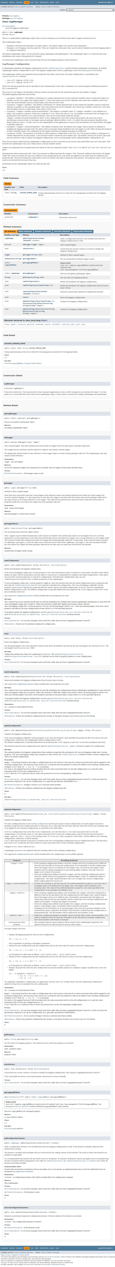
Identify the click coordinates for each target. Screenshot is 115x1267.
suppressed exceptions (24, 1171)
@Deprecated (9, 1097)
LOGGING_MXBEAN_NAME (28, 193)
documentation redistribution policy (53, 1264)
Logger (34, 245)
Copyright (4, 1262)
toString (65, 324)
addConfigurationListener (33, 238)
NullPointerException (13, 473)
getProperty (28, 277)
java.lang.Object (8, 26)
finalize (21, 324)
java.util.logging (16, 18)
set (51, 608)
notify (47, 324)
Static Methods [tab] (25, 231)
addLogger (27, 245)
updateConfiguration (31, 301)
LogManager (32, 217)
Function (26, 303)
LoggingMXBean (10, 265)
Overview (4, 2)
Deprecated (44, 2)
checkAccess (28, 249)
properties (10, 92)
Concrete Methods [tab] (62, 231)
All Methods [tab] (10, 231)
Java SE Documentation (52, 1257)
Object (12, 35)
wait (72, 324)
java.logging (14, 16)
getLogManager (28, 273)
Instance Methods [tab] (43, 231)
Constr (23, 7)
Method (30, 7)
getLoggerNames (29, 259)
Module (12, 2)
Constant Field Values (32, 363)
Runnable (27, 240)
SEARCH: (63, 10)
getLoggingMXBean (30, 263)
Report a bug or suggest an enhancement (15, 1255)
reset (25, 297)
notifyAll (56, 324)
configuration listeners (25, 854)
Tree (36, 2)
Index (52, 2)
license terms (29, 1264)
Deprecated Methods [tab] (82, 231)
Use (32, 2)
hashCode (39, 324)
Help (57, 2)
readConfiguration (30, 281)
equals (13, 324)
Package (19, 2)
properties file (90, 70)
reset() (31, 116)
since (17, 1097)
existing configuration (39, 824)
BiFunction (41, 303)
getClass (30, 324)
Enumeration (10, 259)
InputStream (44, 285)
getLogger (27, 255)
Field (17, 7)
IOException (44, 565)
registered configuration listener (20, 596)
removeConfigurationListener (35, 291)
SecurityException (58, 565)
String (13, 193)
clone (6, 324)
